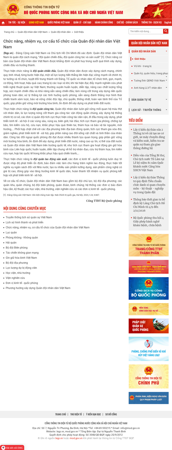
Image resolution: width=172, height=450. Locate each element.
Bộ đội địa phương (17, 262)
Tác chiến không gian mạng (22, 252)
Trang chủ (9, 32)
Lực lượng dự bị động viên (21, 267)
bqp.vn (59, 438)
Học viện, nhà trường (18, 272)
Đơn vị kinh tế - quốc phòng (22, 283)
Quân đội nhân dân (61, 32)
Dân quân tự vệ (141, 99)
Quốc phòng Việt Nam (59, 22)
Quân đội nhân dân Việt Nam (33, 32)
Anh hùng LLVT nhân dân (148, 87)
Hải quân (11, 242)
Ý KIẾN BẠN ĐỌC (93, 414)
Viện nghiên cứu (15, 278)
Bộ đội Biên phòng (17, 247)
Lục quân (11, 232)
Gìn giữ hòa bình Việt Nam (21, 257)
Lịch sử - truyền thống (146, 110)
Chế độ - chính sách (127, 22)
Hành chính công (104, 22)
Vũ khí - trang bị (143, 66)
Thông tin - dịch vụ (151, 22)
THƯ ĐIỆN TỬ (76, 414)
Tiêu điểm (136, 120)
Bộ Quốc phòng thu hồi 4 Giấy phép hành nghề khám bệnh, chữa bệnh (148, 221)
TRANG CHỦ (60, 414)
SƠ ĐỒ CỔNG (111, 414)
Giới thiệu (79, 32)
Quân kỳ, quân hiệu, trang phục (151, 73)
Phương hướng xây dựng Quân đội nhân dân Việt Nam (38, 288)
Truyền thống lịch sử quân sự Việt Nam (29, 217)
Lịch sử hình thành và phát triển (24, 222)
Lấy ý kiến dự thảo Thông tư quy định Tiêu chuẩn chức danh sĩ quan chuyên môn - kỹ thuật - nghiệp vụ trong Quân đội (149, 185)
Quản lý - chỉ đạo (82, 22)
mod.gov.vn (76, 438)
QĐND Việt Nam (36, 22)
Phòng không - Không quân (22, 237)
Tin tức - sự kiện (16, 22)
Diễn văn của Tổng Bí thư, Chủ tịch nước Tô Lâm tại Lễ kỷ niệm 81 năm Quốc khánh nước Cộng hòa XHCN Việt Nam (149, 163)
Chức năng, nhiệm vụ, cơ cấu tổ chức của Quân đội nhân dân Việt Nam (48, 227)
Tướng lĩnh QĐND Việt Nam (149, 80)
